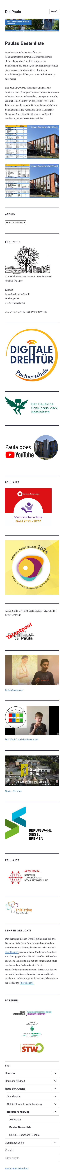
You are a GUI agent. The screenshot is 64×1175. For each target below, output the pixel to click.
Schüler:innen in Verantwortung (24, 1104)
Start (7, 1065)
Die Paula (13, 11)
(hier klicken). (12, 951)
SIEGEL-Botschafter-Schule (24, 1135)
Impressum (10, 1168)
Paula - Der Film (13, 790)
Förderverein (12, 1158)
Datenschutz (22, 1168)
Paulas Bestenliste (20, 1127)
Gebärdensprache (14, 689)
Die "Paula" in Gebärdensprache (21, 739)
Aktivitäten (15, 1119)
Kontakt (9, 1150)
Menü (54, 11)
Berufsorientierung (18, 1112)
